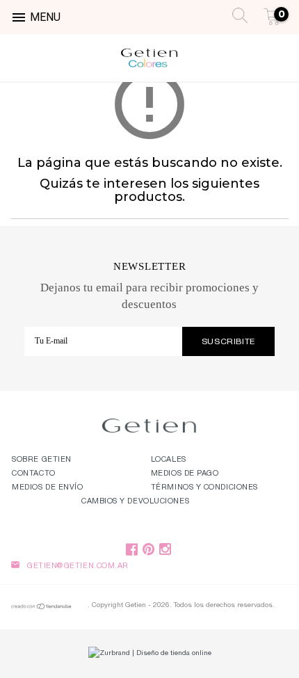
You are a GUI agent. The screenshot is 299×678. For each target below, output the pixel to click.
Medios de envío (47, 488)
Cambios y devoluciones (135, 502)
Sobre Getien (42, 460)
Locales (168, 460)
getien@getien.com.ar (78, 566)
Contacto (33, 474)
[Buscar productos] (236, 13)
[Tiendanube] (41, 608)
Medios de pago (185, 474)
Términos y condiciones (204, 488)
